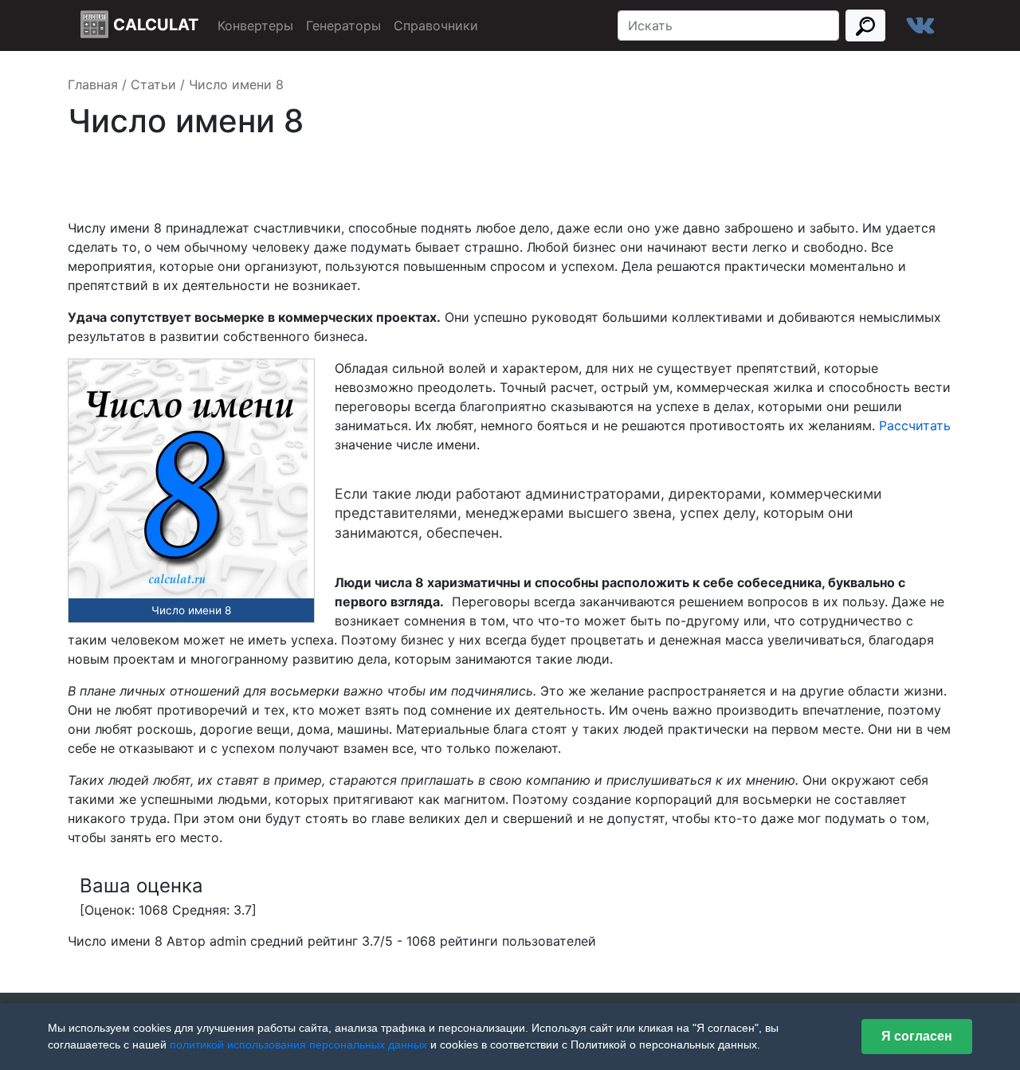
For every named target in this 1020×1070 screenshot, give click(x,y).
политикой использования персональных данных (298, 1044)
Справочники (436, 25)
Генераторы (343, 25)
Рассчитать (915, 425)
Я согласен (916, 1036)
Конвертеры (255, 25)
